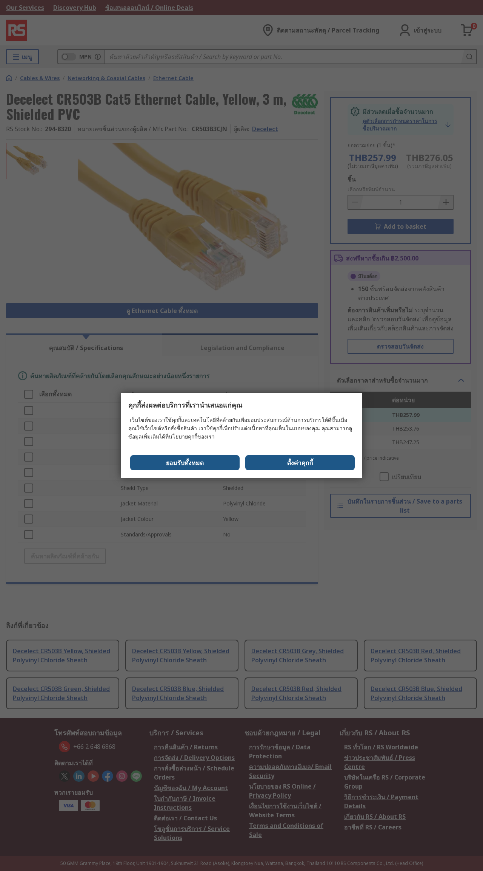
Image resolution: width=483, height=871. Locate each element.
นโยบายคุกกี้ (183, 436)
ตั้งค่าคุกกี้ (300, 463)
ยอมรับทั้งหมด (185, 463)
